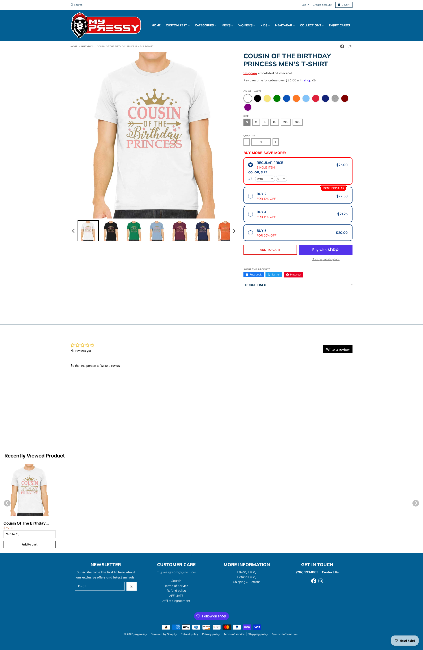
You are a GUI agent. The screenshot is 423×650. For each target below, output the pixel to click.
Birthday (87, 46)
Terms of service (234, 634)
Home (73, 46)
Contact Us (330, 572)
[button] (88, 230)
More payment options (326, 259)
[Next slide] (234, 230)
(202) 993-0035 (307, 572)
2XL (285, 122)
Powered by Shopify (164, 634)
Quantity (249, 135)
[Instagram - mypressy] (349, 46)
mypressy (140, 634)
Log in (305, 4)
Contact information (284, 634)
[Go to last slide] (73, 230)
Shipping (250, 73)
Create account (322, 4)
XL (274, 122)
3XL (297, 122)
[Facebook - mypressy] (342, 46)
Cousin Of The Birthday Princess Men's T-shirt (25, 523)
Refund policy (189, 634)
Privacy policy (211, 634)
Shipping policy (258, 634)
